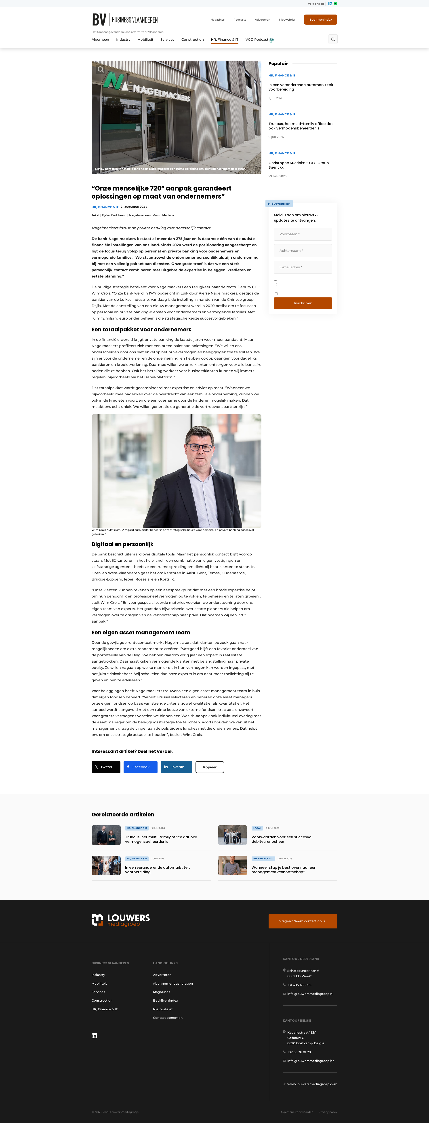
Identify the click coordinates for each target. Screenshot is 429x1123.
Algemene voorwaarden (297, 1112)
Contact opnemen (168, 1018)
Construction (192, 39)
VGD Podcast (257, 39)
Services (167, 39)
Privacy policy (328, 1112)
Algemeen (100, 39)
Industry (123, 39)
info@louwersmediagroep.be (310, 1061)
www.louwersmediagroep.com (312, 1084)
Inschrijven (303, 303)
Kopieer (210, 767)
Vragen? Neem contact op (300, 921)
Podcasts (239, 19)
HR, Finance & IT (224, 39)
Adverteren (262, 19)
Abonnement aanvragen (173, 983)
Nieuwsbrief (287, 19)
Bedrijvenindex (320, 19)
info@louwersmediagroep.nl (310, 994)
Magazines (217, 19)
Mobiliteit (145, 39)
